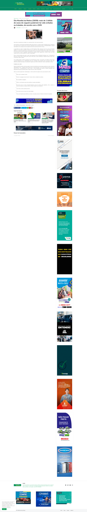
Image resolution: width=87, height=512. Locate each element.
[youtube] (70, 485)
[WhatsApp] (28, 108)
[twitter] (68, 485)
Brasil (25, 8)
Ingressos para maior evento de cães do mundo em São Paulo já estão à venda (34, 121)
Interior (34, 8)
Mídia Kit (71, 510)
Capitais (29, 8)
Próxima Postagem (51, 135)
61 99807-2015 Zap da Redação (24, 18)
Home (61, 510)
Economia (43, 8)
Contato (68, 510)
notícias (32, 105)
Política (38, 8)
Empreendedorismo (57, 8)
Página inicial (16, 18)
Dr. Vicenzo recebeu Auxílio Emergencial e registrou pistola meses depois (20, 121)
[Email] (32, 108)
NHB (15, 8)
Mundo (47, 8)
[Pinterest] (30, 108)
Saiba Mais (9, 507)
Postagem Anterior (17, 135)
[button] (70, 8)
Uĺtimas (20, 8)
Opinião (63, 8)
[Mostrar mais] (34, 108)
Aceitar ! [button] (4, 509)
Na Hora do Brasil (28, 105)
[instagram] (72, 485)
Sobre (64, 510)
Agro (51, 8)
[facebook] (66, 485)
